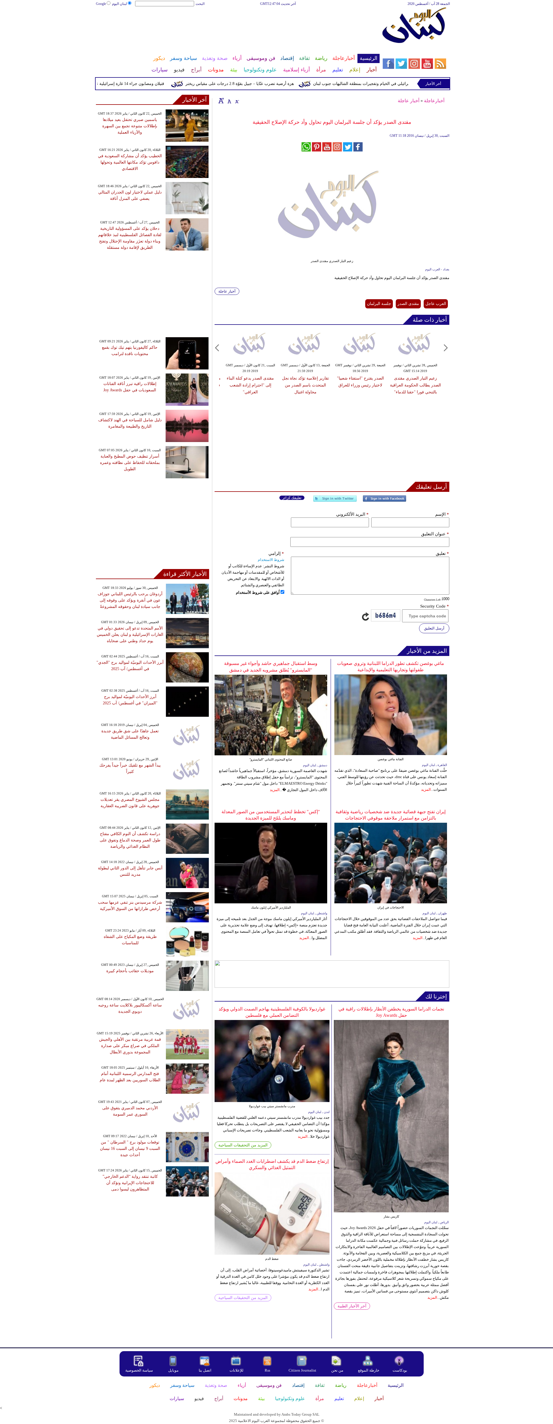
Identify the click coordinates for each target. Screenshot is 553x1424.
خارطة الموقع (368, 1370)
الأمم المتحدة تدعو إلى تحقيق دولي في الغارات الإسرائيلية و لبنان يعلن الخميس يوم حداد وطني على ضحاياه (130, 634)
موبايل (173, 1370)
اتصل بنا (205, 1370)
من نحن (337, 1370)
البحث (200, 4)
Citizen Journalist (302, 1370)
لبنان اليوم (119, 4)
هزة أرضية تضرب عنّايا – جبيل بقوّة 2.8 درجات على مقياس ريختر (268, 83)
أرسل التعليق (434, 628)
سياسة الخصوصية (139, 1370)
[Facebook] (384, 501)
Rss (268, 1370)
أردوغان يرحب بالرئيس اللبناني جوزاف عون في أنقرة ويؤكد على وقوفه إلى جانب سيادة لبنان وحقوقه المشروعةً (130, 600)
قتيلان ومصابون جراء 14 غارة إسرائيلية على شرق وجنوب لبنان (140, 83)
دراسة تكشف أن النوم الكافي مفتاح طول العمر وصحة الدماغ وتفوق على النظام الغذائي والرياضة (130, 840)
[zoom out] (237, 100)
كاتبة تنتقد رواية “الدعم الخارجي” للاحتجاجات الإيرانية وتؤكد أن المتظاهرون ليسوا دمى (130, 1182)
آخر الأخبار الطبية (352, 1306)
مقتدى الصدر (408, 304)
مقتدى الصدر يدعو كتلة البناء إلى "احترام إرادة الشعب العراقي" (250, 385)
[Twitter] (335, 501)
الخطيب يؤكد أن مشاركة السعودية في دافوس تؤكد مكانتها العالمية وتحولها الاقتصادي (130, 162)
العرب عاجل (435, 304)
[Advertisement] (237, 25)
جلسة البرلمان (379, 304)
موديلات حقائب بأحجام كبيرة (130, 971)
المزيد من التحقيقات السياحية (243, 1145)
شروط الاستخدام (271, 560)
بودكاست (400, 1370)
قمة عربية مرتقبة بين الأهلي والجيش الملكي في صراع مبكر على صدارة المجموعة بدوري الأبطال (130, 1045)
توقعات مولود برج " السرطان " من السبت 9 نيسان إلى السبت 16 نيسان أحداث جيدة (130, 1148)
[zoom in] (221, 100)
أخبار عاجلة (408, 100)
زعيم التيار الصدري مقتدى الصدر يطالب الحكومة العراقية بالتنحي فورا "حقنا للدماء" (415, 385)
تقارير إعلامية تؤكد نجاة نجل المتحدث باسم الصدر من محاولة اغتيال (305, 385)
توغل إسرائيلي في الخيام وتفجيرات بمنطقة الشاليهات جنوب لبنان (395, 83)
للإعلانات (236, 1370)
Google (101, 4)
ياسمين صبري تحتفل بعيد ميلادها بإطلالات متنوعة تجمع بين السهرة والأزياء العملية (129, 125)
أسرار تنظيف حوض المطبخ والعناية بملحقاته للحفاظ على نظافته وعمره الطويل (130, 462)
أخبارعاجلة (434, 100)
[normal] (229, 100)
